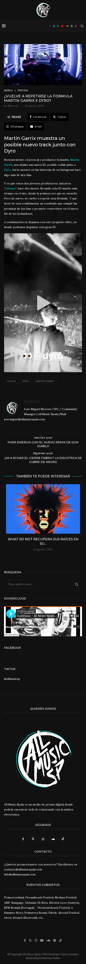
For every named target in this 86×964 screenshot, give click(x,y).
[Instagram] (58, 26)
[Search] (82, 26)
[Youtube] (62, 26)
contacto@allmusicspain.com (23, 869)
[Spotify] (72, 26)
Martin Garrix (45, 381)
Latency (10, 188)
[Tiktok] (76, 26)
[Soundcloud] (67, 26)
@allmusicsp (12, 679)
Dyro (25, 381)
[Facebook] (50, 26)
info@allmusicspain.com (19, 874)
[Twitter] (54, 26)
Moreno (13, 106)
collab (11, 381)
